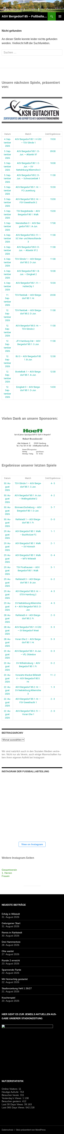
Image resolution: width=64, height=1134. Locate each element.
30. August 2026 (7, 486)
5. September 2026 (7, 154)
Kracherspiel (8, 997)
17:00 (52, 223)
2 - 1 (53, 543)
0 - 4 (53, 555)
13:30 (52, 187)
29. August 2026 (7, 534)
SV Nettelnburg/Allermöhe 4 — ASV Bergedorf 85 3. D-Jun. (28, 606)
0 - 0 (53, 519)
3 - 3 (53, 627)
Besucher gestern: (12, 1101)
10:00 (52, 163)
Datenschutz (7, 1130)
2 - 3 (53, 699)
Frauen (6, 876)
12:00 (52, 356)
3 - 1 (53, 567)
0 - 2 (53, 663)
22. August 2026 (7, 690)
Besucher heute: (11, 1095)
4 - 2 (53, 495)
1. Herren (7, 873)
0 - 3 (53, 651)
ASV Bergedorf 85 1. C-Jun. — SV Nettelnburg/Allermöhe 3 (28, 166)
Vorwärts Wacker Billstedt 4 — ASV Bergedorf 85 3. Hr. (28, 678)
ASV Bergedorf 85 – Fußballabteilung (25, 16)
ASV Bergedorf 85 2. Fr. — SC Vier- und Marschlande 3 (28, 238)
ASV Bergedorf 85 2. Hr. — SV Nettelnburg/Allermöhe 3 (28, 690)
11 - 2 (52, 675)
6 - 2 (53, 579)
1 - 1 (53, 531)
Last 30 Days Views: (13, 1104)
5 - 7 (53, 507)
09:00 (52, 151)
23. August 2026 (7, 654)
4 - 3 (53, 591)
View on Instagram (32, 844)
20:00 (52, 295)
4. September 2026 (7, 142)
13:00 (52, 271)
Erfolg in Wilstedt (11, 914)
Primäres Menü (60, 16)
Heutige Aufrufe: (11, 1092)
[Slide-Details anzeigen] (32, 110)
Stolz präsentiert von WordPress (31, 1130)
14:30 (52, 387)
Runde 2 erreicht (11, 960)
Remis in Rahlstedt (12, 932)
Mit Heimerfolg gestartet (15, 979)
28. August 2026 (7, 618)
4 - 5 (53, 483)
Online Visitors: (10, 1088)
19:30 (52, 139)
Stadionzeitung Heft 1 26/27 (17, 988)
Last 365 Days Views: (14, 1107)
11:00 (52, 175)
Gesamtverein (9, 869)
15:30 (52, 199)
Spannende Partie (11, 969)
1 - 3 (53, 687)
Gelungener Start (11, 923)
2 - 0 (53, 615)
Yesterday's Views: (12, 1098)
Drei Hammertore (11, 941)
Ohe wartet (8, 951)
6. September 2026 (7, 238)
